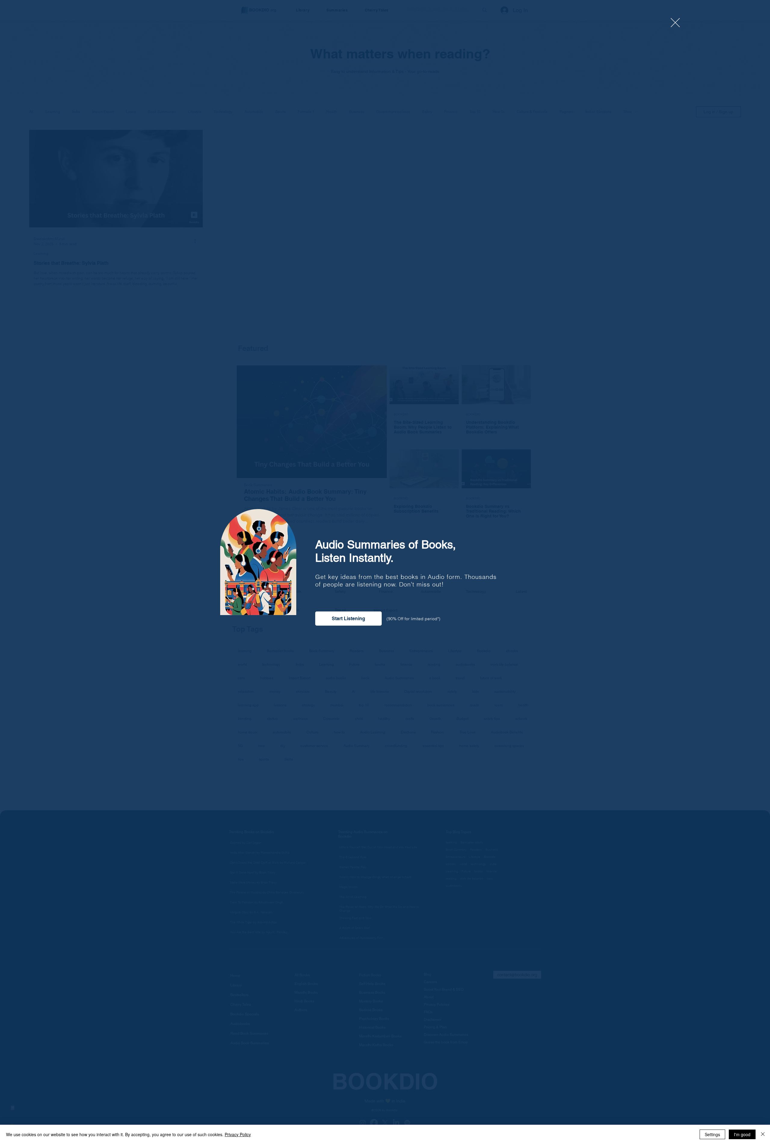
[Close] (762, 1134)
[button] (675, 22)
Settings (712, 1134)
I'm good (742, 1134)
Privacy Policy (238, 1134)
